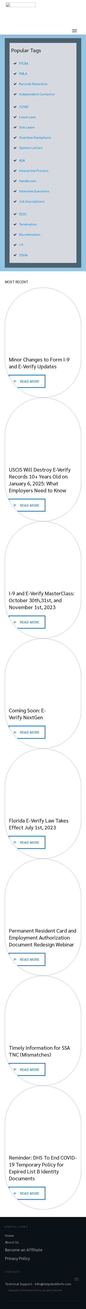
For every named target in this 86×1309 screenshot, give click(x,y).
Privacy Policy (17, 1258)
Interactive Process (33, 170)
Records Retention (33, 84)
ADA (22, 160)
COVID (23, 106)
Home (9, 1235)
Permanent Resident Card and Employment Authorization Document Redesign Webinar (43, 917)
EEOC (23, 214)
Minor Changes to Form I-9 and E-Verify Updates (43, 342)
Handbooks (27, 181)
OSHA (23, 255)
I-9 (21, 244)
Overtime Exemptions (35, 137)
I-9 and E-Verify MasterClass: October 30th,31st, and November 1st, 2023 (43, 580)
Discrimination (29, 234)
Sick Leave (27, 127)
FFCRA (23, 63)
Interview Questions (34, 191)
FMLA (23, 73)
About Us (12, 1242)
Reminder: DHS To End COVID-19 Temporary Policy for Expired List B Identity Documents (43, 1147)
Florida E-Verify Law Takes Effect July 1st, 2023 (43, 803)
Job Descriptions (31, 201)
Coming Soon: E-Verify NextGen (43, 693)
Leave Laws (27, 117)
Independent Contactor (37, 94)
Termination (28, 224)
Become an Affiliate (23, 1249)
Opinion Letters (31, 147)
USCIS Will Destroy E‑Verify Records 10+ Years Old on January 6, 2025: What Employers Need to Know (43, 459)
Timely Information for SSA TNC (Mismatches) (43, 1031)
